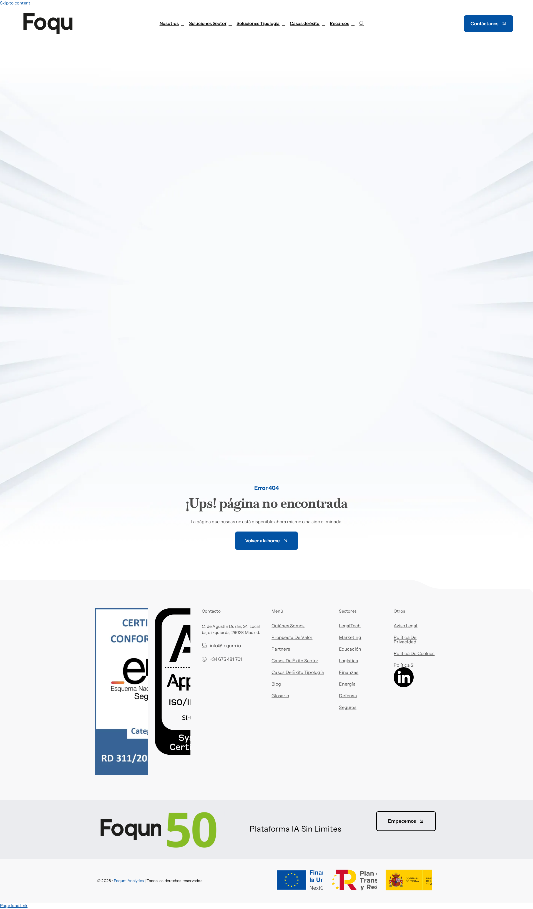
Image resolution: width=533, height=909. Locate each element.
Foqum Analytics (129, 880)
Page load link (13, 905)
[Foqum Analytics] (160, 819)
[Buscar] (361, 23)
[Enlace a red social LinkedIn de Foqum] (404, 685)
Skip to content (15, 3)
